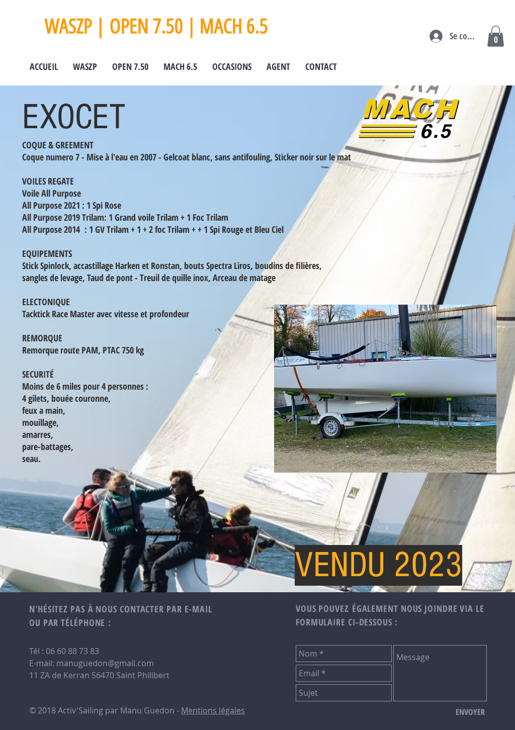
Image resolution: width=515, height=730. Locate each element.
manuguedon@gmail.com (105, 663)
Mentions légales (213, 710)
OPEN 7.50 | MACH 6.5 (189, 26)
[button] (495, 36)
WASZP (68, 26)
